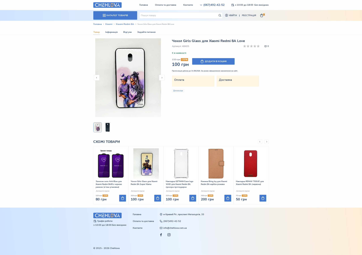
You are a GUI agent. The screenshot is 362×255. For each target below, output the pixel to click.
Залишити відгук (102, 191)
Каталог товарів (117, 15)
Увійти (233, 15)
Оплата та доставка (165, 5)
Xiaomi (108, 24)
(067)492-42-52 (172, 221)
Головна (143, 5)
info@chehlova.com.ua (175, 228)
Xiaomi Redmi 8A (125, 24)
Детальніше (178, 91)
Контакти (188, 5)
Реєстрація (249, 15)
